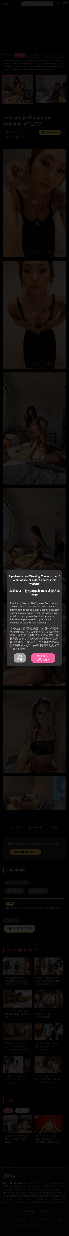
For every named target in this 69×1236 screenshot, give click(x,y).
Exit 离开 (20, 658)
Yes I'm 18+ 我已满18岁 (43, 658)
